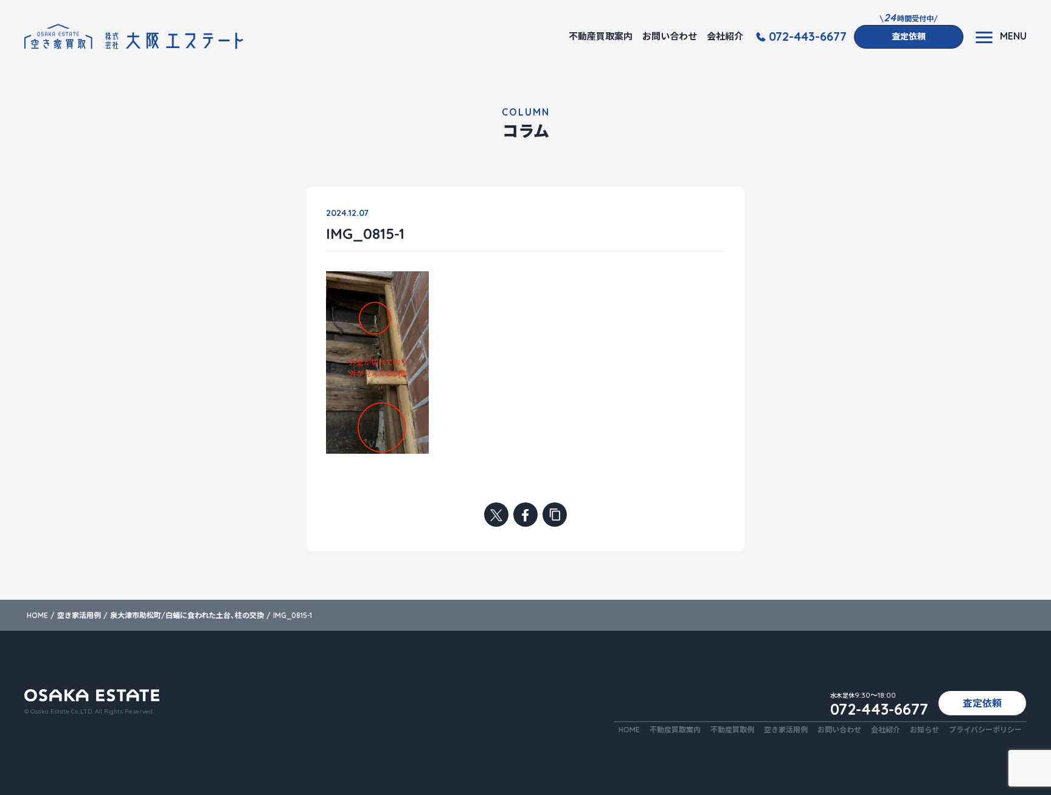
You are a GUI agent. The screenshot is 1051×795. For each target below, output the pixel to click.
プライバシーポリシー (985, 729)
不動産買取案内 (601, 36)
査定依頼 (909, 36)
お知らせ (924, 729)
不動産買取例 (732, 729)
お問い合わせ (669, 36)
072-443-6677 (808, 36)
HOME (629, 729)
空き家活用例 (786, 729)
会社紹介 (725, 36)
